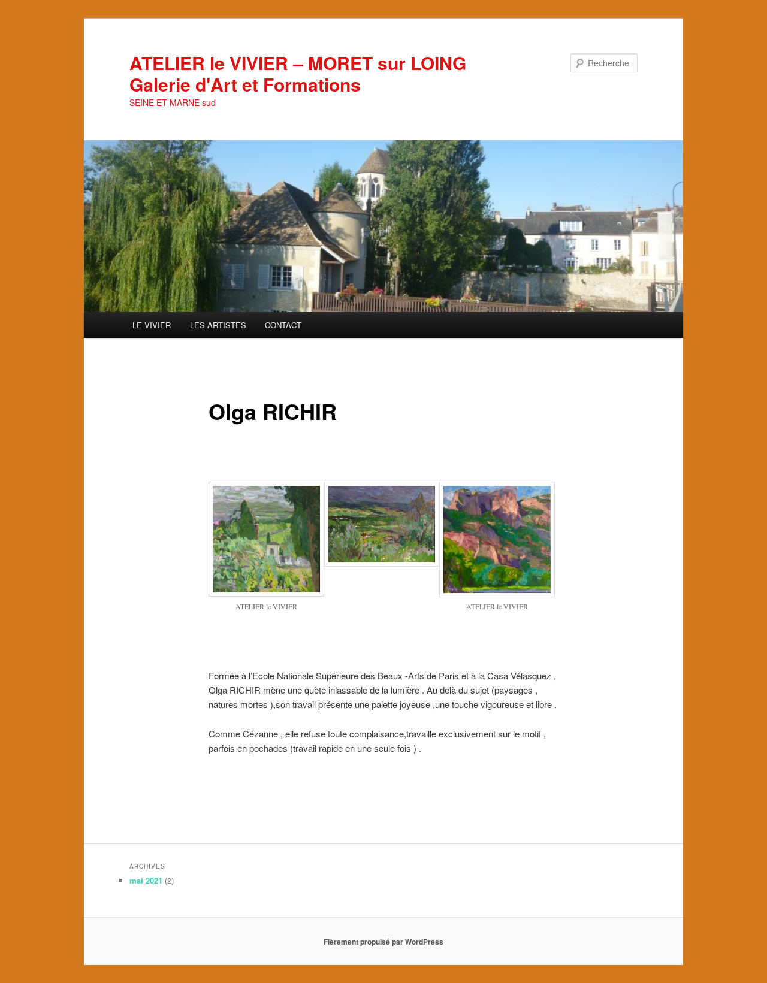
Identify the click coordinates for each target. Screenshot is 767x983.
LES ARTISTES (218, 325)
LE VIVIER (151, 325)
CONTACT (283, 325)
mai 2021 (145, 880)
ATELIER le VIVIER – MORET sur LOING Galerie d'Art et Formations (297, 73)
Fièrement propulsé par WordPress (383, 941)
